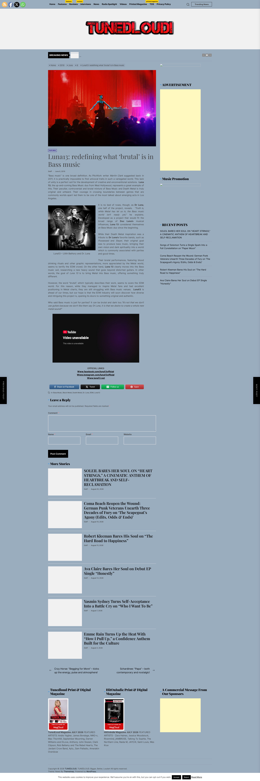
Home (52, 4)
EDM (92, 393)
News (96, 4)
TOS (152, 4)
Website (128, 434)
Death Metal (77, 393)
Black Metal (67, 393)
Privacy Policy (164, 4)
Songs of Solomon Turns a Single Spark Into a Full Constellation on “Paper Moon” (183, 247)
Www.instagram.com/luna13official (95, 374)
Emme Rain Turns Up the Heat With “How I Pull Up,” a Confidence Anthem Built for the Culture (117, 638)
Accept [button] (176, 777)
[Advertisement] (180, 130)
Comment (53, 413)
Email (89, 434)
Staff (50, 171)
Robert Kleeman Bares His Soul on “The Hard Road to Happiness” (118, 538)
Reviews (74, 3)
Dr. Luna (86, 393)
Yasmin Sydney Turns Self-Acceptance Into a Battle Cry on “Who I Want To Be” (118, 603)
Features (63, 3)
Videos (123, 4)
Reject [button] (186, 777)
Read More (196, 777)
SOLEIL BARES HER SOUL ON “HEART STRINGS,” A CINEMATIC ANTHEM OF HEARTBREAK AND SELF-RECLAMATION (118, 477)
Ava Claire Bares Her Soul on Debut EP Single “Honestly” (117, 571)
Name (51, 434)
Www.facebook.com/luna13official (95, 371)
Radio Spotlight (109, 4)
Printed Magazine (138, 3)
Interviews (85, 4)
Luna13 (97, 393)
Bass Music (57, 393)
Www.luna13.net (96, 378)
